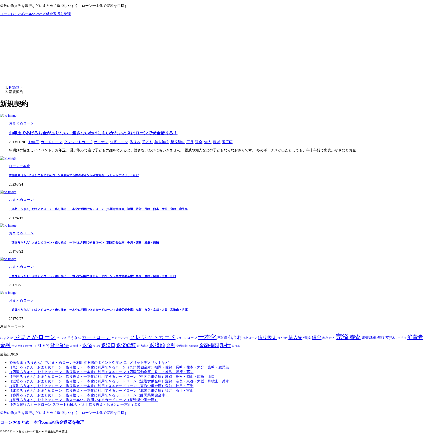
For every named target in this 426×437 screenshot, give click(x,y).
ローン (192, 338)
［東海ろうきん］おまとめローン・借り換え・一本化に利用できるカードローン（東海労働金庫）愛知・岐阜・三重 (101, 386)
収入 (332, 338)
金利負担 (182, 346)
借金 (316, 337)
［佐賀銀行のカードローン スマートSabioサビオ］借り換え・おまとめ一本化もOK (74, 404)
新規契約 (177, 142)
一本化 (207, 336)
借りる (135, 142)
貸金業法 (59, 345)
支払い (391, 338)
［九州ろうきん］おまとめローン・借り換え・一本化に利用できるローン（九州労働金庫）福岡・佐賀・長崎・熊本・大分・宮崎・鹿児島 (98, 209)
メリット (181, 338)
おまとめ (6, 338)
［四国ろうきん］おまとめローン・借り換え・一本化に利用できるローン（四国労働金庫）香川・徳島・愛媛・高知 (84, 242)
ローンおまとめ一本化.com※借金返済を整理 (35, 14)
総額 (21, 346)
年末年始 (161, 142)
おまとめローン (35, 337)
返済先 (97, 346)
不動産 (222, 338)
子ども (147, 142)
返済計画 (142, 346)
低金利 (235, 337)
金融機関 (209, 345)
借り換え (267, 337)
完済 (342, 336)
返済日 (108, 345)
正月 (189, 142)
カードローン (51, 142)
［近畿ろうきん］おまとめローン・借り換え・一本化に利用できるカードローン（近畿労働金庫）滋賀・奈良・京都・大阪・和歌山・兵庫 (98, 309)
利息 (325, 338)
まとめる (62, 338)
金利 (170, 345)
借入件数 (283, 338)
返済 (87, 345)
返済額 (157, 345)
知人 (207, 142)
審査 (355, 337)
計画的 (43, 346)
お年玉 (33, 142)
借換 (307, 338)
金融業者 (193, 346)
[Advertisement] (213, 51)
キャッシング (120, 338)
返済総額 (126, 345)
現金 (198, 142)
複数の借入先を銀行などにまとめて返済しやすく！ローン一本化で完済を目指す (64, 413)
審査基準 (369, 338)
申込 (14, 346)
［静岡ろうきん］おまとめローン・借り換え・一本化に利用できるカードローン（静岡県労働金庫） (89, 395)
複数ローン (31, 346)
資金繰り (75, 346)
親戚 (216, 142)
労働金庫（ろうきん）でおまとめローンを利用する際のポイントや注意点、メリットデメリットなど (74, 175)
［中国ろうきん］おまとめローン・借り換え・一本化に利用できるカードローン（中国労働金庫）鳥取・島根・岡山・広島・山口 (92, 276)
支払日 (402, 338)
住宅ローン (119, 142)
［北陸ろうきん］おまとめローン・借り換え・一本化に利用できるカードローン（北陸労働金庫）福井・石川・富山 (101, 390)
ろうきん (74, 338)
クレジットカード (78, 142)
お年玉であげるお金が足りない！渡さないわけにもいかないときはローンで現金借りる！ (93, 133)
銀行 (225, 345)
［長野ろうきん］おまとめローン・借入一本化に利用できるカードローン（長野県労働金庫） (83, 400)
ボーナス (101, 142)
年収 (381, 338)
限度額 (227, 142)
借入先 (295, 337)
